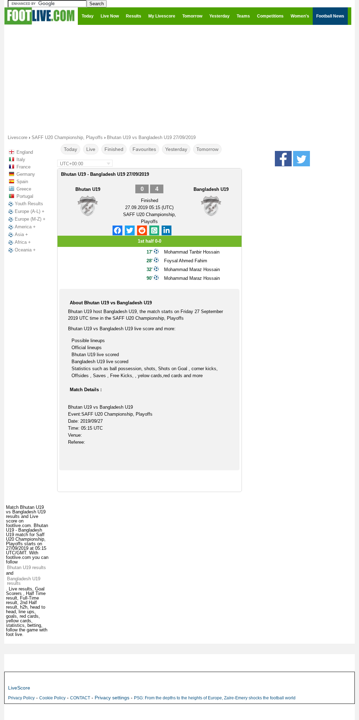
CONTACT (80, 697)
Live (90, 149)
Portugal (24, 196)
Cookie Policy (52, 697)
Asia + (21, 234)
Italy (20, 159)
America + (25, 226)
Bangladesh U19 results (23, 581)
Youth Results (29, 203)
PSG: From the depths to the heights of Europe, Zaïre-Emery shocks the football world (215, 697)
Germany (25, 174)
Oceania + (25, 249)
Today (70, 149)
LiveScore (19, 688)
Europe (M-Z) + (30, 219)
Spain (22, 181)
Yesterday (176, 149)
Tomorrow (207, 149)
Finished (113, 149)
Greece (23, 189)
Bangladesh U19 (211, 189)
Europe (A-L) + (30, 211)
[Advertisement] (179, 79)
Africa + (23, 242)
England (24, 152)
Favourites (144, 149)
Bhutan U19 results (26, 567)
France (23, 166)
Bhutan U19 (87, 189)
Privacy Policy (21, 697)
